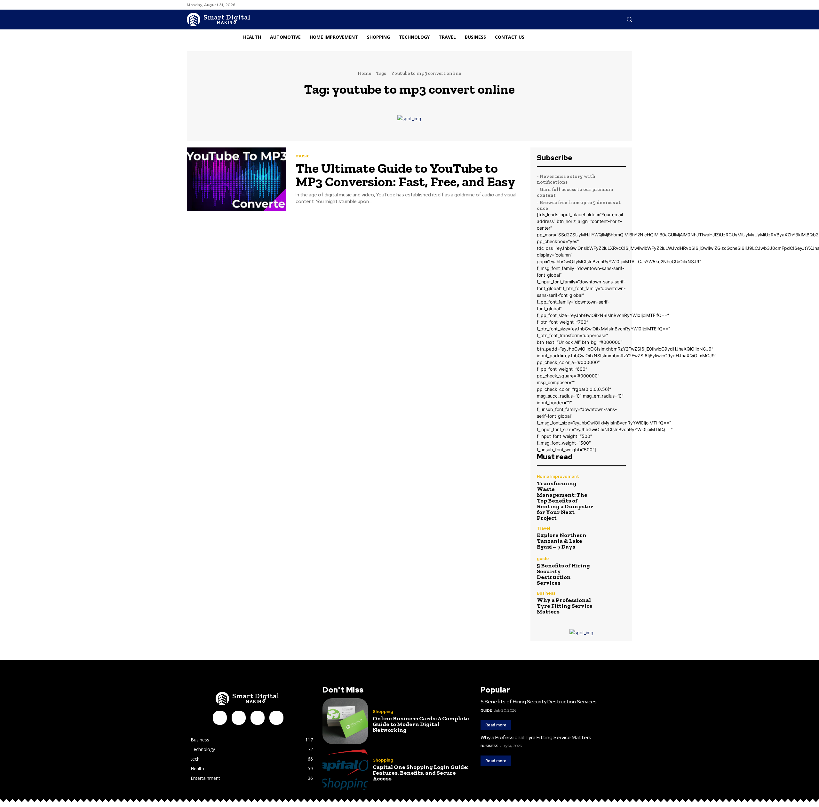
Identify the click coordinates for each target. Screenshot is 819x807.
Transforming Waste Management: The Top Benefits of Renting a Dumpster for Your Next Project (565, 500)
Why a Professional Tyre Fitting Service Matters (564, 606)
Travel (543, 528)
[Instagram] (239, 718)
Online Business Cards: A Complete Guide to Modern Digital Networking (421, 724)
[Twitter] (276, 718)
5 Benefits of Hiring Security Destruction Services (563, 574)
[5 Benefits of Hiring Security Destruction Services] (612, 570)
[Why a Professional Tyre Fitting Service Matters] (612, 602)
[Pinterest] (257, 718)
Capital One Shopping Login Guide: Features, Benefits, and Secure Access (420, 772)
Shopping (383, 711)
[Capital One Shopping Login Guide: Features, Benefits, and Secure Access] (345, 770)
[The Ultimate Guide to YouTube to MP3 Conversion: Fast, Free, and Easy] (236, 179)
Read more (495, 725)
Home (364, 73)
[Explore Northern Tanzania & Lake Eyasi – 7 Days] (612, 538)
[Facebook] (220, 718)
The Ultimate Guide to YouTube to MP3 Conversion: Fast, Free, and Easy (405, 175)
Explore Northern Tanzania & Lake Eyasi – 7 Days (561, 541)
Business (546, 593)
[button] (629, 19)
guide (543, 559)
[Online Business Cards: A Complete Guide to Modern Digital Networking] (345, 721)
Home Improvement (558, 476)
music (302, 156)
